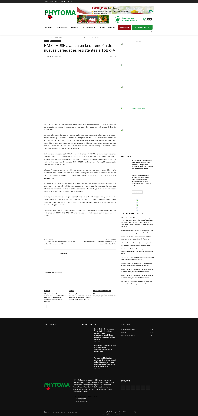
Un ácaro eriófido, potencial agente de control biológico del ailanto (137, 224)
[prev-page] (45, 306)
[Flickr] (128, 388)
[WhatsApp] (73, 62)
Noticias (51, 38)
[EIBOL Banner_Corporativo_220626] (137, 205)
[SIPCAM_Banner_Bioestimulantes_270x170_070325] (137, 96)
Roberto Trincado (126, 263)
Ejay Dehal (124, 281)
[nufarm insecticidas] (137, 117)
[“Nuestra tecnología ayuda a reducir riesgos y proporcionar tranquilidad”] (104, 284)
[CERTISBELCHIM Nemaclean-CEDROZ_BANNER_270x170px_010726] (137, 53)
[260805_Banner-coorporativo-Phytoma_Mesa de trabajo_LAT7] (137, 203)
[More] (78, 62)
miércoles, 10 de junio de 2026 (130, 231)
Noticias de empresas (55, 40)
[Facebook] (141, 1)
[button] (151, 32)
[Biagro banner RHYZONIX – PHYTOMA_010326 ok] (137, 210)
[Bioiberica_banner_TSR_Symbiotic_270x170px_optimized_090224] (137, 74)
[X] (150, 1)
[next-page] (48, 306)
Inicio (45, 38)
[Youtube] (153, 1)
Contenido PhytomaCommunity (102, 290)
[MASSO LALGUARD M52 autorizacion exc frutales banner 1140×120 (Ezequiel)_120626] (115, 19)
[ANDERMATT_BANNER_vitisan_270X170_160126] (137, 200)
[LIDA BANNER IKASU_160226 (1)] (137, 139)
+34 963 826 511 (81, 399)
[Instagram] (144, 1)
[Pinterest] (68, 62)
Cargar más (136, 192)
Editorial (50, 56)
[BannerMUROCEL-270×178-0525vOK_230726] (137, 208)
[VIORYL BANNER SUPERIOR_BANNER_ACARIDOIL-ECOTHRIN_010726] (115, 10)
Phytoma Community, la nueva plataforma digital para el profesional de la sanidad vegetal (137, 251)
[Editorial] (45, 56)
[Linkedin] (147, 1)
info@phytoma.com (81, 401)
